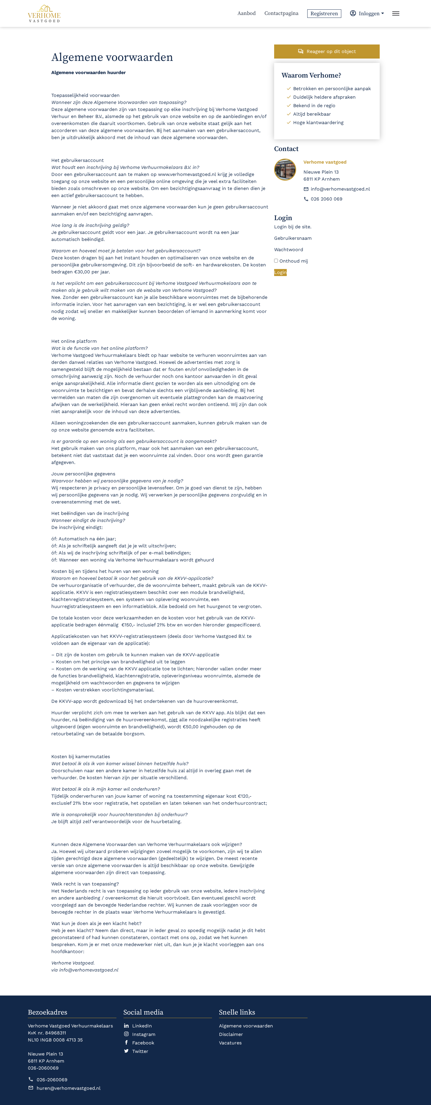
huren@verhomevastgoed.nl (69, 1088)
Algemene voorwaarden (246, 1026)
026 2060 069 (326, 199)
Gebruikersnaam (293, 238)
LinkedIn (142, 1026)
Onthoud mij (293, 261)
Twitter (140, 1051)
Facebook (143, 1043)
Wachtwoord (288, 249)
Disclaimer (231, 1034)
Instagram (143, 1034)
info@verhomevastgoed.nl (340, 189)
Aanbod (246, 13)
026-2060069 (52, 1079)
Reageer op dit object (331, 51)
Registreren (324, 13)
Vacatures (230, 1043)
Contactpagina (281, 13)
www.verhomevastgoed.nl (188, 174)
